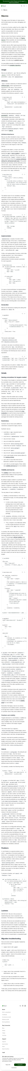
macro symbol (15, 153)
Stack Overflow (5, 1048)
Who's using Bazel (6, 1012)
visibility (6, 472)
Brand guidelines (6, 1021)
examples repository (15, 65)
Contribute (4, 1014)
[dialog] (14, 1062)
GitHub (3, 1030)
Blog (3, 1028)
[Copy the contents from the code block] (22, 97)
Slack (3, 1046)
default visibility (18, 537)
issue (22, 1)
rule (9, 153)
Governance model (6, 1017)
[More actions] (26, 6)
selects (11, 130)
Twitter (3, 1033)
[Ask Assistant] (24, 97)
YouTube (4, 1035)
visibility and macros (11, 466)
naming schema (10, 457)
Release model (5, 1019)
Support (4, 1041)
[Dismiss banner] (26, 2)
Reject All (8, 1064)
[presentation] (14, 102)
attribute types (5, 85)
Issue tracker (5, 1044)
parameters (4, 115)
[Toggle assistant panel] (24, 6)
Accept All (20, 1064)
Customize (14, 1067)
